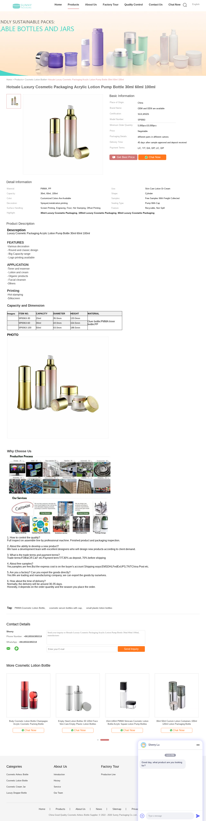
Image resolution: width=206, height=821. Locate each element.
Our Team (58, 793)
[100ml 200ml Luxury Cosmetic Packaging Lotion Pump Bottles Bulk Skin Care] (182, 695)
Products (73, 4)
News (99, 809)
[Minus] (198, 745)
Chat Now (174, 4)
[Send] (198, 815)
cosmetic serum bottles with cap (65, 608)
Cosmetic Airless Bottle (17, 774)
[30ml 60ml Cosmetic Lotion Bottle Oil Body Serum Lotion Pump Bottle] (133, 695)
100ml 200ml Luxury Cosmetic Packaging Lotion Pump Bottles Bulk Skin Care (182, 722)
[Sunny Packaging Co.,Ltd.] (22, 5)
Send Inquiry (131, 649)
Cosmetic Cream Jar (16, 787)
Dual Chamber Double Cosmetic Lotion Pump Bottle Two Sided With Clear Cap (83, 722)
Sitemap (116, 809)
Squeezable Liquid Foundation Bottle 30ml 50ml (33, 722)
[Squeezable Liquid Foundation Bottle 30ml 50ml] (34, 695)
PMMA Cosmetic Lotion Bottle (30, 608)
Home (58, 4)
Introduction (59, 774)
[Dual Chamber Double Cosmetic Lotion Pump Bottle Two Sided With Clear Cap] (83, 695)
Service (57, 787)
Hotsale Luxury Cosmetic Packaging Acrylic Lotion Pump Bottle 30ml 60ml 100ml (86, 79)
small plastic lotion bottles (99, 608)
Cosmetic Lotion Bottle (17, 780)
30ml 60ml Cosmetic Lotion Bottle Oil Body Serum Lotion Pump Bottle (132, 722)
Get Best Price (125, 157)
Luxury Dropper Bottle (16, 793)
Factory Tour (110, 4)
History (57, 780)
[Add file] (142, 815)
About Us (91, 4)
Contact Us (156, 4)
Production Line (108, 774)
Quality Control (133, 4)
